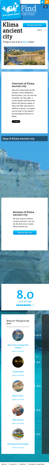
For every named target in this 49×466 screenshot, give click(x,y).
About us (4, 464)
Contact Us (13, 464)
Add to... (40, 30)
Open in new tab (18, 351)
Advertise (23, 464)
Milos (25, 42)
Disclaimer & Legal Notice (36, 464)
